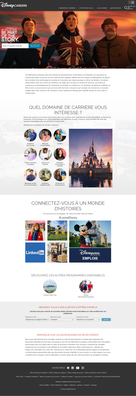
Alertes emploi (115, 8)
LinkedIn (72, 368)
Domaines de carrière (67, 8)
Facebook (68, 368)
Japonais (80, 385)
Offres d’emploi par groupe (75, 372)
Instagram (83, 368)
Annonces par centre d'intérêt (84, 376)
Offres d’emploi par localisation (39, 372)
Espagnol (94, 385)
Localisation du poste (82, 317)
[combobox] (37, 319)
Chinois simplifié (45, 385)
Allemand (73, 385)
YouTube (77, 368)
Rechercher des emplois (35, 45)
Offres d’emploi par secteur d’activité (95, 372)
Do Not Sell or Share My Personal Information (107, 376)
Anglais (66, 385)
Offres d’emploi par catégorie (57, 372)
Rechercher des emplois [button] (130, 7)
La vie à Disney (102, 8)
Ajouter (106, 319)
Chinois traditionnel (57, 385)
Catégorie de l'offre (30, 317)
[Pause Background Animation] (132, 65)
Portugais (87, 385)
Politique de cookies (67, 376)
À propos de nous (86, 8)
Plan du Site (19, 376)
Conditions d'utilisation (32, 376)
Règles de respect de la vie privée (50, 376)
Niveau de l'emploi (55, 317)
